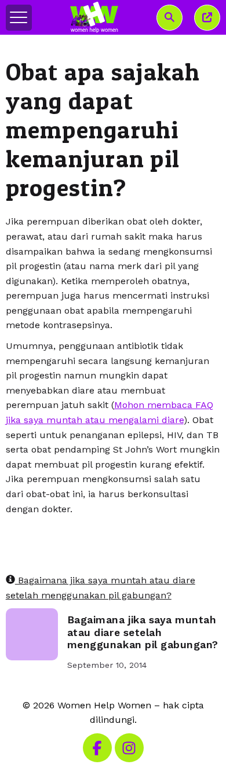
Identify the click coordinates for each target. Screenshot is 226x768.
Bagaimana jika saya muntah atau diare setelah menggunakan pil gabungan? (142, 632)
